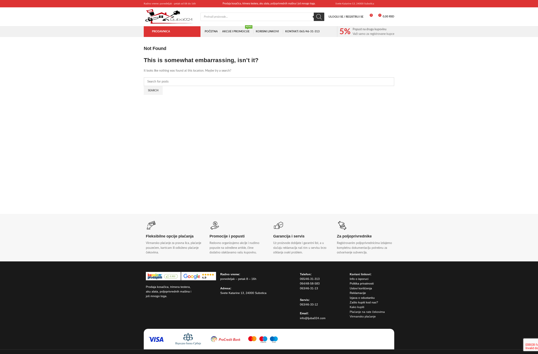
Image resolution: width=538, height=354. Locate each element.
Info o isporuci (359, 279)
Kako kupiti (357, 307)
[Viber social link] (391, 4)
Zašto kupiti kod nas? (364, 302)
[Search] (319, 17)
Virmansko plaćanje (363, 316)
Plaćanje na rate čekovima (367, 311)
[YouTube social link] (386, 4)
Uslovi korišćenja (361, 288)
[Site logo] (170, 16)
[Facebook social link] (381, 4)
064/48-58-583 (310, 283)
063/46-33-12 (309, 304)
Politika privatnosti (362, 283)
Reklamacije (358, 293)
